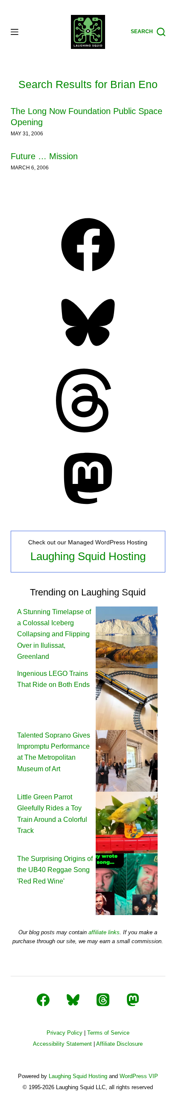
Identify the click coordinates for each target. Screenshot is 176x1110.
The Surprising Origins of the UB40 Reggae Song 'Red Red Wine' (55, 870)
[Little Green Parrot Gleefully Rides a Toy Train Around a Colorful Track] (127, 821)
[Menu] (14, 32)
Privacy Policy (64, 1033)
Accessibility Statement (62, 1044)
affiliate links (104, 932)
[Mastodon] (88, 508)
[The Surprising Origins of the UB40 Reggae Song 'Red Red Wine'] (127, 883)
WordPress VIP (139, 1076)
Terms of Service (108, 1033)
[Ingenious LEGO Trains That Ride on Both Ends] (127, 698)
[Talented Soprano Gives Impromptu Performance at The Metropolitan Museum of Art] (127, 760)
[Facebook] (88, 274)
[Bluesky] (88, 352)
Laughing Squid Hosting (88, 556)
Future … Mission (44, 156)
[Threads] (88, 430)
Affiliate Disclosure (119, 1044)
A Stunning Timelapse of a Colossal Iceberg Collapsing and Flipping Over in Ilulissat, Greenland (54, 634)
